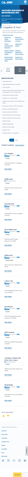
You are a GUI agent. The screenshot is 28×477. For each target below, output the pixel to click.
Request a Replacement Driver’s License (19, 52)
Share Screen (4, 456)
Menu (25, 3)
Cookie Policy (4, 438)
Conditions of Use (5, 441)
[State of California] (3, 2)
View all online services (8, 35)
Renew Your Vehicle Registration (7, 39)
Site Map (3, 445)
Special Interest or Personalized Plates (8, 59)
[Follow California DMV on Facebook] (2, 460)
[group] (8, 70)
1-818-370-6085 (5, 22)
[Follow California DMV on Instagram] (19, 460)
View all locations (19, 145)
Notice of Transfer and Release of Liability (9, 52)
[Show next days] (26, 71)
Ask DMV (17, 474)
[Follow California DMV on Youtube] (14, 460)
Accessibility (4, 449)
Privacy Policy (4, 434)
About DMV (3, 430)
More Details (8, 169)
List (11, 140)
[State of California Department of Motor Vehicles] (9, 2)
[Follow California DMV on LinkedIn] (25, 460)
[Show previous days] (1, 71)
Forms (2, 452)
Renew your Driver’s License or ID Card (19, 39)
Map (16, 140)
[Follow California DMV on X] (8, 460)
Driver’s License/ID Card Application (8, 45)
